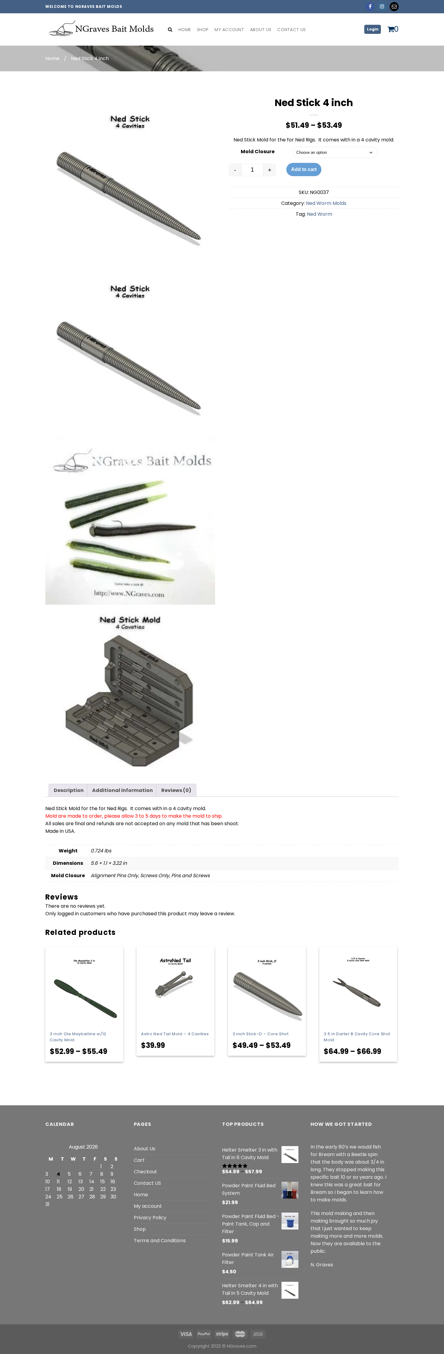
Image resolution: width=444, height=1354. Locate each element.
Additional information (122, 790)
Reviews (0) (176, 790)
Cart (139, 1160)
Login (372, 29)
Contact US (147, 1183)
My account (229, 30)
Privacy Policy (150, 1217)
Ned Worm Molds (326, 203)
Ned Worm (319, 214)
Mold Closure (258, 151)
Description (69, 790)
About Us (260, 30)
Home (185, 30)
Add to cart (304, 169)
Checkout (145, 1171)
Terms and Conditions (160, 1240)
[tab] (69, 790)
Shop (202, 30)
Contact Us (291, 30)
